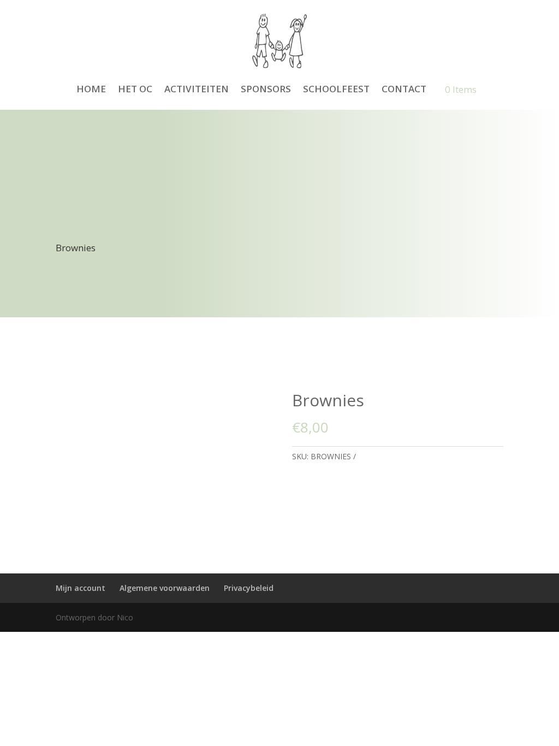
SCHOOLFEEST (336, 88)
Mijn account (80, 588)
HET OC (135, 88)
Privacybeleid (248, 588)
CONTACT (404, 88)
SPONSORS (266, 88)
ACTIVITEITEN (196, 88)
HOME (91, 88)
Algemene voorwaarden (165, 588)
